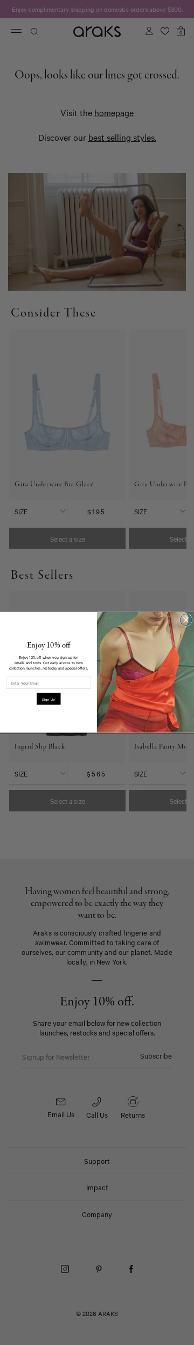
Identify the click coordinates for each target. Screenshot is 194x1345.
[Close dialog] (186, 620)
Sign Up (49, 698)
